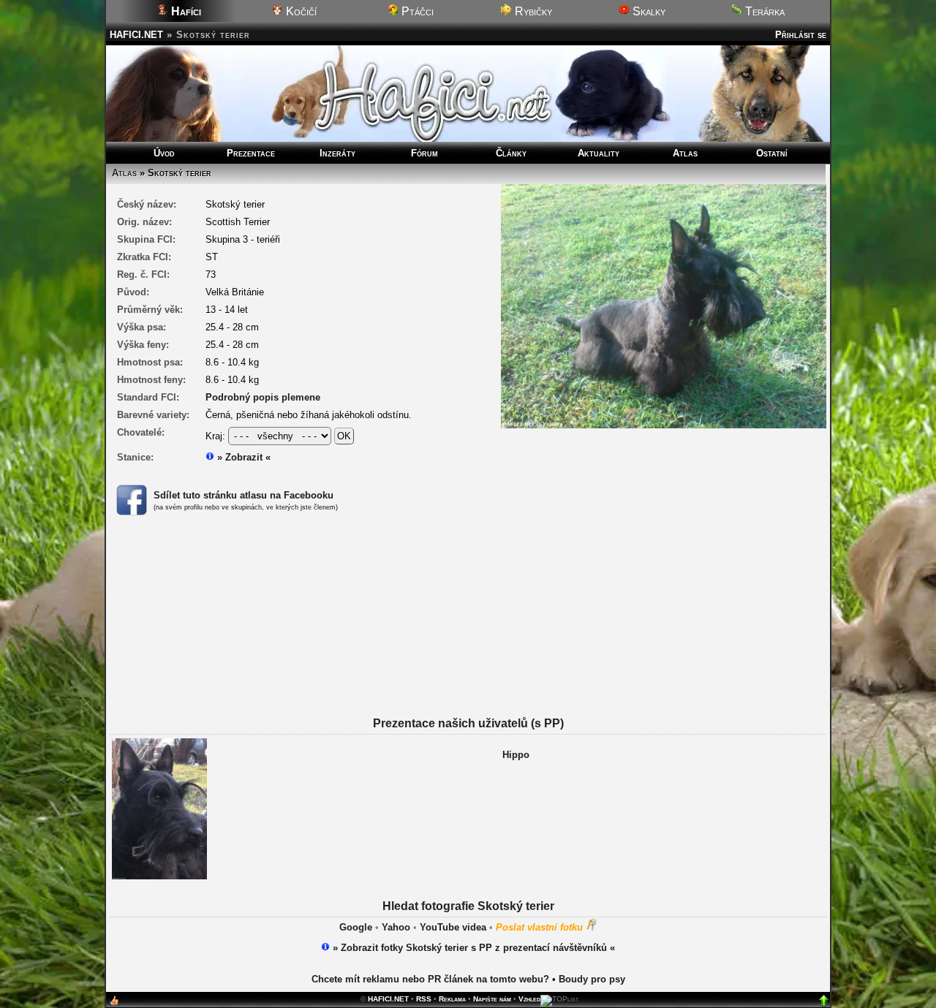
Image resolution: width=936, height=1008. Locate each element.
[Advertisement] (468, 634)
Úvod (164, 153)
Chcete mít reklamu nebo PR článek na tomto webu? (430, 979)
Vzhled (529, 999)
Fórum (424, 153)
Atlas (685, 153)
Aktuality (598, 153)
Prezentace (251, 153)
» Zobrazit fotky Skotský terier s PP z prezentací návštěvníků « (472, 947)
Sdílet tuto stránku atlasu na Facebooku (243, 495)
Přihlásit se (800, 34)
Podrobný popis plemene (262, 397)
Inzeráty (337, 153)
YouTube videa (453, 927)
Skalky (647, 11)
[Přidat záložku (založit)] (114, 1004)
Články (511, 153)
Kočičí (300, 11)
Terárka (763, 11)
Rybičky (532, 11)
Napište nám (492, 999)
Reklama (452, 999)
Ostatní (772, 153)
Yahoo (396, 927)
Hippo (515, 754)
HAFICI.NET (136, 34)
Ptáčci (416, 11)
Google (355, 927)
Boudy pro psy (592, 979)
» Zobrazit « (242, 457)
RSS (423, 999)
